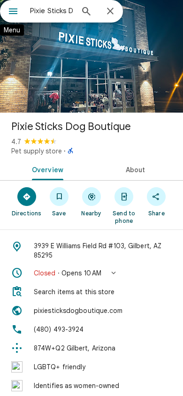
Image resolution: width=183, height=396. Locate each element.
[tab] (46, 169)
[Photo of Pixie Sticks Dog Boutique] (91, 56)
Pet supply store (36, 151)
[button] (91, 273)
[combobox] (51, 10)
